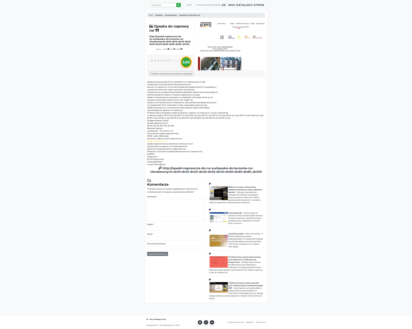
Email (150, 234)
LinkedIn (178, 49)
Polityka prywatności (236, 322)
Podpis (150, 224)
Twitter (172, 49)
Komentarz (152, 196)
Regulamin (250, 322)
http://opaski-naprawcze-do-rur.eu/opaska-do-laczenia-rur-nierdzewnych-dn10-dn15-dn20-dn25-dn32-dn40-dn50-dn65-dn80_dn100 (206, 170)
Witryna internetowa (156, 244)
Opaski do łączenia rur (156, 141)
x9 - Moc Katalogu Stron (243, 5)
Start (189, 5)
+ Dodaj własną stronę (208, 5)
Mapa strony (261, 322)
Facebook (165, 49)
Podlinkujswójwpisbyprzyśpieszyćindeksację (171, 74)
